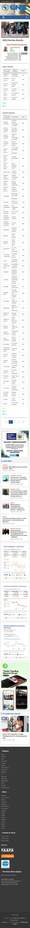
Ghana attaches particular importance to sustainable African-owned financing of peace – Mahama (18, 534)
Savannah (4, 776)
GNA (13, 470)
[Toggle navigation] (3, 17)
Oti (2, 774)
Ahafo (3, 754)
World (2, 826)
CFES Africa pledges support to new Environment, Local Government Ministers (14, 520)
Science (3, 819)
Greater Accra (5, 767)
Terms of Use (5, 836)
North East (4, 770)
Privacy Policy (5, 840)
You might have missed (11, 714)
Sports (3, 824)
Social (18, 489)
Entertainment (5, 806)
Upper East (4, 778)
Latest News (7, 461)
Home (3, 828)
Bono (2, 759)
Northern (3, 772)
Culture (3, 800)
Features (3, 811)
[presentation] (25, 714)
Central (3, 763)
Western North (5, 787)
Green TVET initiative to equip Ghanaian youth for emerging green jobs (15, 736)
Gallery (3, 813)
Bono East (4, 761)
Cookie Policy (5, 838)
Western (3, 785)
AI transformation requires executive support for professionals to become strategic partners (18, 493)
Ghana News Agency (19, 918)
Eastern (3, 765)
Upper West (4, 781)
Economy (5, 465)
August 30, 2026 (6, 470)
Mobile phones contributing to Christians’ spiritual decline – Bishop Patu (17, 507)
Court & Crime (5, 797)
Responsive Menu (27, 1)
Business (12, 489)
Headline (12, 528)
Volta (2, 783)
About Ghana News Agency (8, 875)
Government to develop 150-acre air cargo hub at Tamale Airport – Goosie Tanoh (18, 480)
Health (3, 815)
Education (4, 804)
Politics (18, 528)
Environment (4, 808)
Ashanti (3, 756)
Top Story (19, 475)
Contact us (4, 922)
